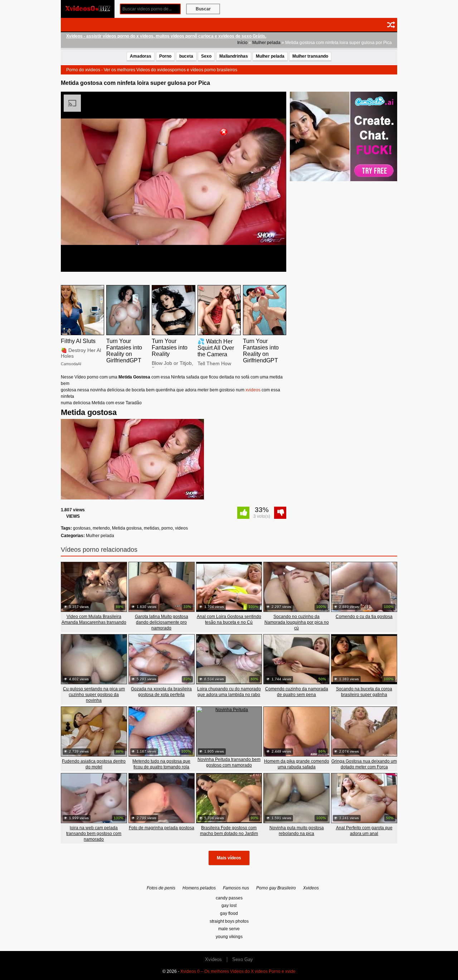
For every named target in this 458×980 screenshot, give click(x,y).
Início (242, 42)
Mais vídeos (229, 857)
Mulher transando (310, 56)
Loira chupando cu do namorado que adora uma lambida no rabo (229, 691)
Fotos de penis (161, 887)
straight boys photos (229, 921)
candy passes (229, 898)
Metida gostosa (127, 528)
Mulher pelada (266, 42)
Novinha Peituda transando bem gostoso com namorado (229, 762)
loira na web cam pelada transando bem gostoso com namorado (93, 833)
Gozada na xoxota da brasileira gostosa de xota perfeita (161, 691)
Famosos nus (236, 887)
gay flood (229, 913)
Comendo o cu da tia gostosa (364, 616)
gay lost (229, 905)
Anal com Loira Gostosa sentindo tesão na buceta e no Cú (229, 619)
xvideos (252, 389)
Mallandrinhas (233, 56)
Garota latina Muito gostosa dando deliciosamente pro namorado (161, 622)
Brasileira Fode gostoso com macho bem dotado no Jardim (229, 830)
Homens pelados (199, 887)
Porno (165, 56)
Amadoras (140, 56)
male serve (229, 928)
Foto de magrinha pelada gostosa (161, 827)
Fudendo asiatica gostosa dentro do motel (94, 764)
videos (181, 528)
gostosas (82, 528)
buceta (186, 56)
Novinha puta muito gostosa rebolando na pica (296, 830)
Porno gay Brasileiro (276, 887)
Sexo (206, 56)
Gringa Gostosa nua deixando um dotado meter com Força (364, 764)
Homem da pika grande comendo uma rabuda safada (296, 764)
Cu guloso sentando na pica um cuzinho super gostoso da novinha (94, 694)
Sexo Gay (242, 959)
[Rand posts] (391, 25)
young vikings (229, 936)
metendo (101, 528)
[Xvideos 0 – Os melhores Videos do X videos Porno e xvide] (87, 8)
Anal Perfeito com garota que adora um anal (364, 830)
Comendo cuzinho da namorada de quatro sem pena (296, 691)
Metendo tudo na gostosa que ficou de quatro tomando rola (161, 764)
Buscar (203, 8)
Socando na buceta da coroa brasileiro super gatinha (364, 691)
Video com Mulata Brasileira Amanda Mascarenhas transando (94, 619)
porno (167, 528)
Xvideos (311, 887)
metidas (151, 528)
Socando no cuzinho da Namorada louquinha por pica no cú (296, 622)
